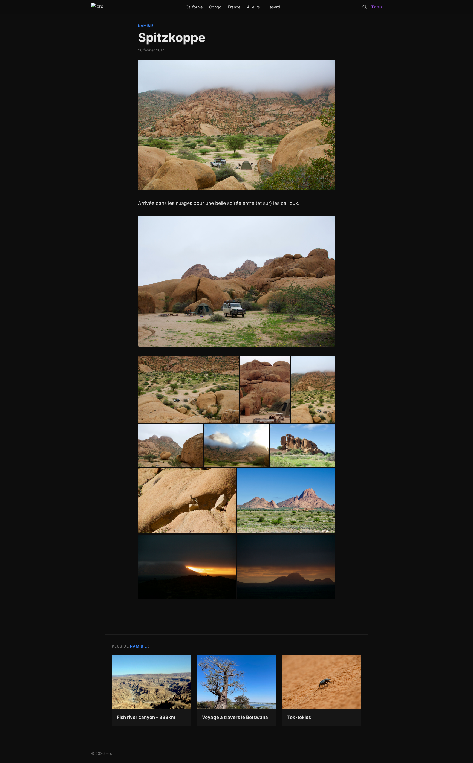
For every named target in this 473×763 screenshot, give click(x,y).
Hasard (273, 7)
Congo (215, 7)
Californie (194, 7)
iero (109, 753)
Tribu (376, 7)
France (234, 7)
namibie (146, 26)
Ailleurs (253, 7)
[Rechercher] (364, 7)
